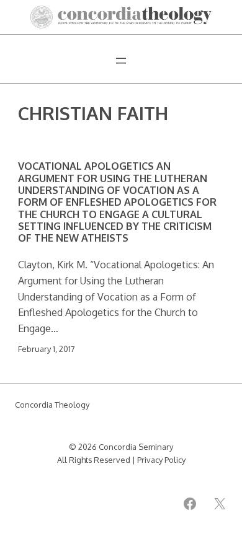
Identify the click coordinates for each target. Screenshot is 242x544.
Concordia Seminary (136, 447)
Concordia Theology (52, 405)
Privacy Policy (161, 460)
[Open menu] (121, 60)
